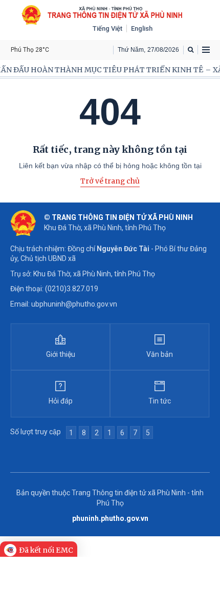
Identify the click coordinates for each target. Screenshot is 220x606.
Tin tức (159, 401)
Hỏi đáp (61, 401)
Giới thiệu (60, 354)
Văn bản (159, 354)
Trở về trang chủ (110, 181)
